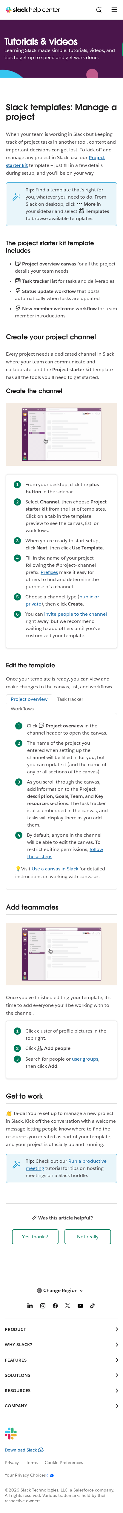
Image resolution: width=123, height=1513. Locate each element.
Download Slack (21, 1450)
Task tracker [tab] (70, 699)
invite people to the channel (75, 614)
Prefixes (49, 572)
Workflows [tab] (22, 709)
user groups (85, 1059)
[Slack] (57, 1437)
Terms (32, 1462)
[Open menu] (114, 10)
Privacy (12, 1462)
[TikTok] (93, 1307)
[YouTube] (80, 1307)
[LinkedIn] (30, 1307)
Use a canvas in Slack (55, 869)
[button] (35, 1236)
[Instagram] (42, 1307)
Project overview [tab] (29, 699)
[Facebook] (55, 1307)
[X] (67, 1307)
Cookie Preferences (64, 1462)
